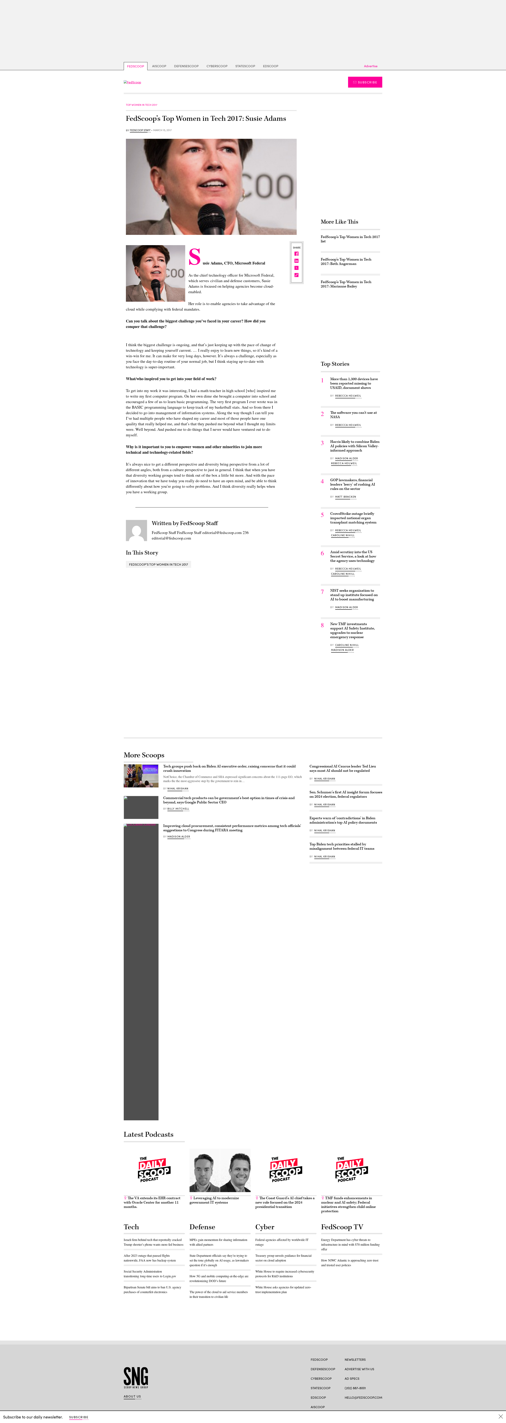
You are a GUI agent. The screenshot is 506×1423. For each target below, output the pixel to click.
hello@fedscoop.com (363, 1397)
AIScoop (159, 66)
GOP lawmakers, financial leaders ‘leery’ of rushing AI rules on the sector (352, 484)
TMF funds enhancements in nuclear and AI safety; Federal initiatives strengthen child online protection (348, 1205)
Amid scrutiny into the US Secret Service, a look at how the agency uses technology (353, 556)
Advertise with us (359, 1369)
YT (376, 1407)
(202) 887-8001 (355, 1388)
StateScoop (245, 66)
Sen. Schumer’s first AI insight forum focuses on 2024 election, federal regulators (346, 794)
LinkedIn (362, 1407)
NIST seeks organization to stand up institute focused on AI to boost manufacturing (354, 595)
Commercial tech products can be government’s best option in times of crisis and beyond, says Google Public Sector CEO (229, 800)
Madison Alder (346, 458)
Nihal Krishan (177, 788)
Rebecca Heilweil (348, 395)
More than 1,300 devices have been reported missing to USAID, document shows (354, 383)
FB (346, 1407)
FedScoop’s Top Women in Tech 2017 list (350, 239)
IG (368, 1407)
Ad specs (352, 1378)
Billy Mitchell (178, 808)
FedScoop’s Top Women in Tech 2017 (158, 564)
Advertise (371, 66)
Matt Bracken (345, 496)
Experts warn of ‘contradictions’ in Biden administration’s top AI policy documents (343, 820)
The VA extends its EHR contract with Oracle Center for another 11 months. (152, 1202)
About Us (132, 1396)
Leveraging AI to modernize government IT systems (214, 1200)
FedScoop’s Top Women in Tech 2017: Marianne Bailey (346, 284)
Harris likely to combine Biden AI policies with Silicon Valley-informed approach (355, 446)
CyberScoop (217, 66)
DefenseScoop (186, 66)
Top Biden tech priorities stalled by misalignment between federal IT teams (342, 846)
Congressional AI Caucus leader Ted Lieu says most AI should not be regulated (343, 768)
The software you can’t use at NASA (353, 415)
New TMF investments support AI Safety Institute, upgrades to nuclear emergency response (352, 631)
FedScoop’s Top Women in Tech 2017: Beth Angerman (346, 261)
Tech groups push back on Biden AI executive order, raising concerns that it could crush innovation (229, 768)
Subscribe (367, 82)
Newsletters (355, 1359)
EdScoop (270, 66)
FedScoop (135, 66)
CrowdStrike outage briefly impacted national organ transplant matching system (353, 518)
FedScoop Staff (140, 130)
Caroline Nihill (343, 535)
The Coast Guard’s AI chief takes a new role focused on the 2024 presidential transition (285, 1202)
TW (354, 1407)
